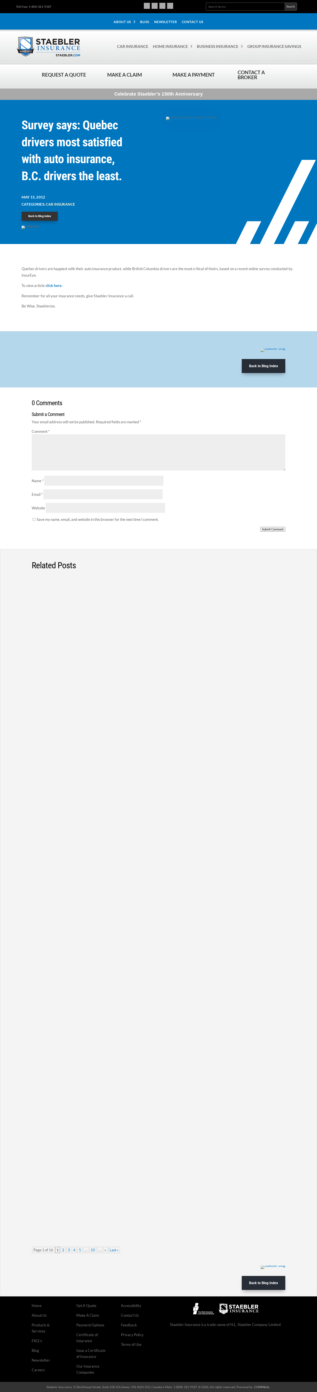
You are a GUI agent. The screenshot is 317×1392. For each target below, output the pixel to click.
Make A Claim (87, 1315)
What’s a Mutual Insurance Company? (76, 995)
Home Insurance (170, 46)
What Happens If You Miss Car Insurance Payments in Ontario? (104, 1062)
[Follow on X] (162, 6)
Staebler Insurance (108, 670)
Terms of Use (131, 1344)
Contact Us (193, 22)
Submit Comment (273, 529)
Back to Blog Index (39, 216)
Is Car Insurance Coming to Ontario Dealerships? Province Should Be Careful (118, 928)
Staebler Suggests (136, 670)
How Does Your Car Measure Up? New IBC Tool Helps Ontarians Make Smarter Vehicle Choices (138, 661)
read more (271, 625)
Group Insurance (92, 803)
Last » (114, 1250)
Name (38, 481)
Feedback (129, 1325)
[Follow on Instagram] (155, 6)
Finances (86, 670)
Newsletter (165, 22)
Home (37, 1305)
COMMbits (261, 1387)
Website (38, 508)
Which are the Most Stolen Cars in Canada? (82, 862)
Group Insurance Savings (274, 46)
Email (37, 494)
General (114, 1004)
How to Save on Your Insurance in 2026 (78, 795)
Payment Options (90, 1325)
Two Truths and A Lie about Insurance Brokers (85, 1196)
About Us (122, 22)
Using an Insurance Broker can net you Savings (86, 1129)
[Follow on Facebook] (147, 6)
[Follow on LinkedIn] (170, 6)
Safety (94, 603)
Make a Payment (194, 75)
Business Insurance (217, 46)
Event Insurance (89, 1137)
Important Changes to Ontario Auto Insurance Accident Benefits (105, 728)
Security (96, 870)
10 (93, 1250)
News (84, 603)
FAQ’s (37, 1340)
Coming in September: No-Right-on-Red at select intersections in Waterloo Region (123, 594)
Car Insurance (132, 46)
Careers (38, 1370)
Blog (144, 22)
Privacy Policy (132, 1334)
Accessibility (131, 1305)
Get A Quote (86, 1305)
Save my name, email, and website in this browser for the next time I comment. (98, 519)
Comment (41, 431)
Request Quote (4, 1362)
